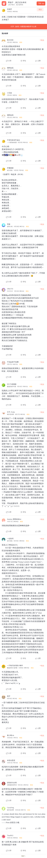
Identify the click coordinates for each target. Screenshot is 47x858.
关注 (40, 9)
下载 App (41, 3)
